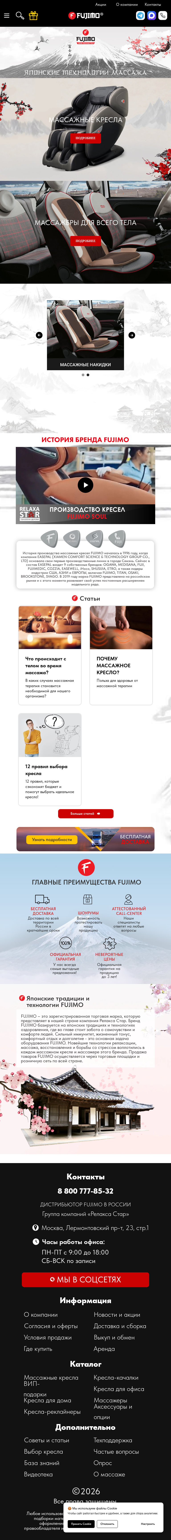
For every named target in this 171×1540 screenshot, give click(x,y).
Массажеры (110, 1400)
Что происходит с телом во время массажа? (45, 665)
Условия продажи (48, 1337)
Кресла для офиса (119, 1389)
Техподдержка (113, 1440)
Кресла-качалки (116, 1377)
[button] (162, 15)
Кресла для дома (47, 1400)
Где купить (38, 1348)
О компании (41, 1314)
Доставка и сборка (120, 1326)
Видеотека (38, 1474)
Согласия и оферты (51, 1326)
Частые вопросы (116, 1451)
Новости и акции (117, 1314)
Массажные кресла (51, 1377)
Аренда (104, 1348)
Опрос (103, 1463)
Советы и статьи (46, 1440)
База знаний (41, 1463)
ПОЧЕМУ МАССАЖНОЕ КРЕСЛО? (113, 665)
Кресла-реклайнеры (52, 1411)
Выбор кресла (43, 1451)
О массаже (109, 1474)
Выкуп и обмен (114, 1337)
